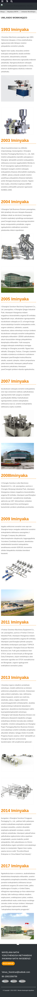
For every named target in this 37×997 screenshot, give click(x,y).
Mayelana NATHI (12, 11)
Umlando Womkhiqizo (28, 11)
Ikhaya (2, 11)
